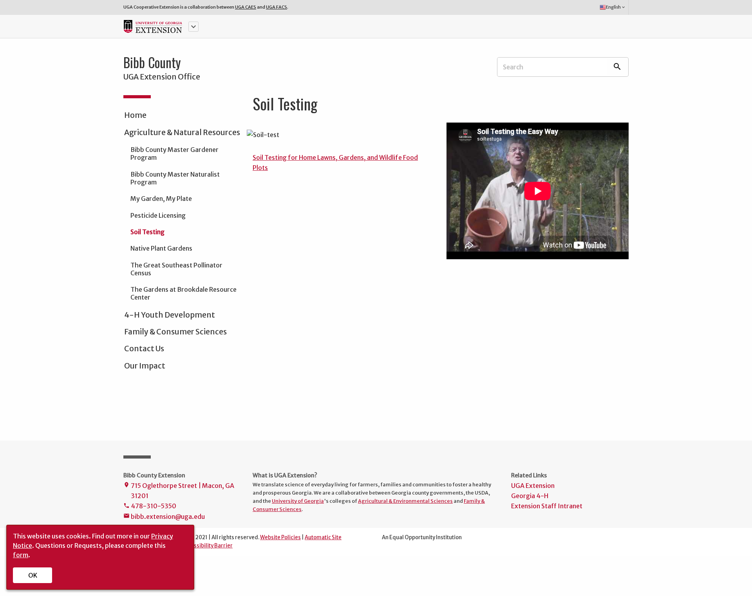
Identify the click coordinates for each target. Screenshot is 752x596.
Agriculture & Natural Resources (182, 132)
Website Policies (280, 537)
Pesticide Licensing (158, 215)
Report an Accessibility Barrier (195, 545)
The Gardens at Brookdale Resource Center (183, 293)
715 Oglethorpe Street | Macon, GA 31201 (178, 491)
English (616, 7)
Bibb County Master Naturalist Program (175, 178)
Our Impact (144, 365)
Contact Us (144, 348)
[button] (193, 27)
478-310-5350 (149, 506)
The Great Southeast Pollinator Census (176, 269)
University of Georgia (298, 501)
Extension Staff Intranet (546, 506)
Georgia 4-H (529, 496)
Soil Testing (147, 232)
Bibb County (152, 62)
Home (135, 115)
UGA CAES (245, 7)
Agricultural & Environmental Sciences (405, 501)
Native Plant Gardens (161, 248)
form (20, 555)
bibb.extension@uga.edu (164, 516)
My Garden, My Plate (161, 198)
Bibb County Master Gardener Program (174, 153)
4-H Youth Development (169, 315)
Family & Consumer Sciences (175, 331)
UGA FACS (276, 7)
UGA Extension (533, 485)
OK (32, 575)
